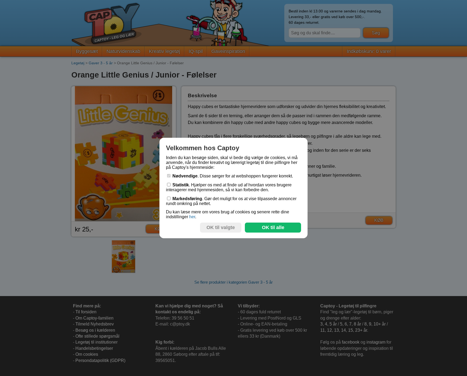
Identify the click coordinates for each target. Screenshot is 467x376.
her (192, 216)
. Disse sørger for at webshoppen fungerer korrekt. (232, 176)
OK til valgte (220, 227)
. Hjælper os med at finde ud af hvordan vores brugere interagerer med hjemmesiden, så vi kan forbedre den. (229, 187)
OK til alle (273, 227)
